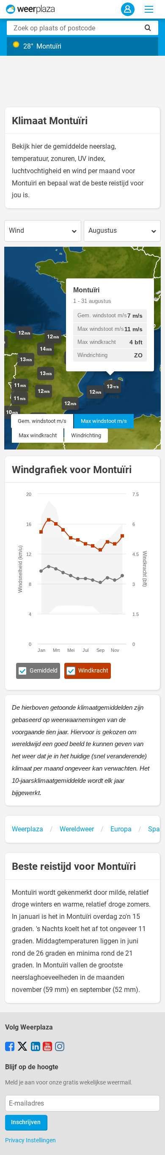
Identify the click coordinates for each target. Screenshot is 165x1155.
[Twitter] (22, 1047)
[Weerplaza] (30, 9)
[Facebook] (9, 1047)
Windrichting (86, 435)
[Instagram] (59, 1047)
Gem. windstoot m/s (42, 421)
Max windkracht (38, 435)
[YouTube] (47, 1047)
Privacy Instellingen (30, 1140)
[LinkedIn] (35, 1047)
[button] (54, 380)
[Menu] (149, 9)
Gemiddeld (44, 670)
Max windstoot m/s (104, 421)
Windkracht (93, 670)
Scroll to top (151, 1141)
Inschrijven (26, 1122)
